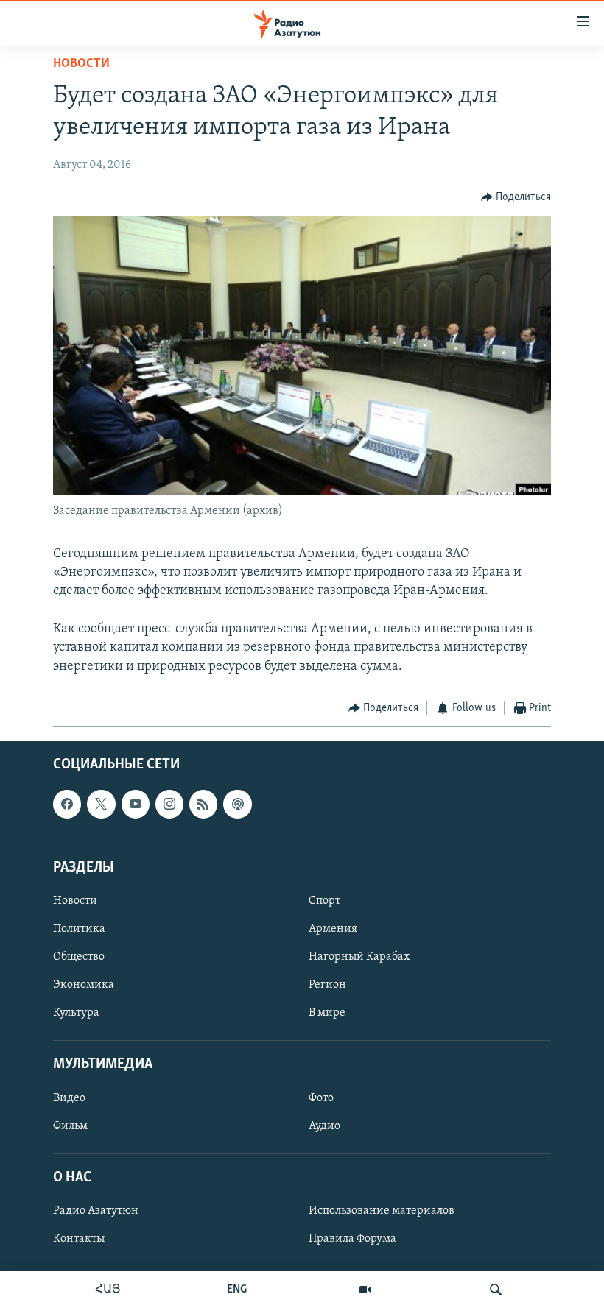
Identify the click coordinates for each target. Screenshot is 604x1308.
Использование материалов (381, 1211)
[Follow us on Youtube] (136, 805)
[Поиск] (496, 1289)
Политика (79, 929)
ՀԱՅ (108, 1289)
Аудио (324, 1126)
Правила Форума (352, 1239)
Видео (69, 1098)
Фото (321, 1098)
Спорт (324, 901)
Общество (79, 957)
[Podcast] (237, 805)
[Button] (516, 197)
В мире (327, 1013)
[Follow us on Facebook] (67, 805)
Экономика (83, 985)
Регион (327, 985)
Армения (333, 929)
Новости (81, 64)
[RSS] (203, 805)
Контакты (79, 1239)
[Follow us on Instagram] (169, 805)
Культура (76, 1013)
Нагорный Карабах (359, 957)
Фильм (70, 1126)
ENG (237, 1289)
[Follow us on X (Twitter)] (101, 805)
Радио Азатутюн (95, 1211)
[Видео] (365, 1289)
